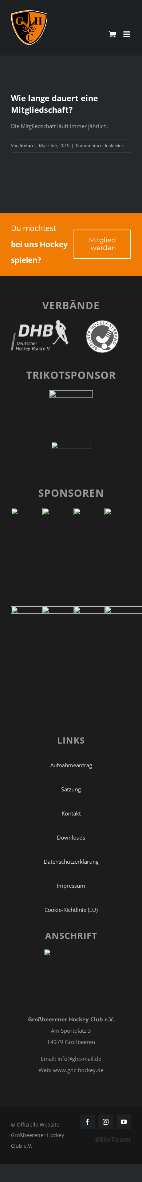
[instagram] (105, 1121)
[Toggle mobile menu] (127, 34)
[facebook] (87, 1121)
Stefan (26, 145)
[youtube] (124, 1121)
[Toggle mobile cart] (112, 34)
